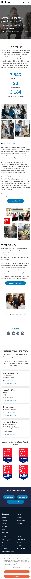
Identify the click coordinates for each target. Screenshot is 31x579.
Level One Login (21, 548)
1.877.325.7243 (21, 540)
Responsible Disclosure (8, 551)
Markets (4, 526)
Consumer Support (7, 542)
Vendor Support (6, 545)
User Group (5, 532)
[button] (10, 314)
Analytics (4, 517)
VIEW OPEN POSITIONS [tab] (9, 383)
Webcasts (19, 523)
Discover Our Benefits (15, 283)
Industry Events (21, 520)
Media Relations (21, 542)
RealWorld (19, 517)
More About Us (15, 201)
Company (4, 520)
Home (2, 6)
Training (4, 548)
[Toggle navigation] (27, 2)
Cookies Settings (17, 567)
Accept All (16, 576)
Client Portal (20, 545)
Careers (4, 523)
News (3, 529)
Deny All (17, 571)
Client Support (6, 540)
